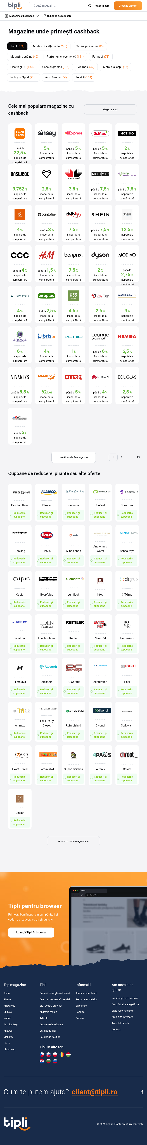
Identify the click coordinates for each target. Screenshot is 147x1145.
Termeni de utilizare (86, 993)
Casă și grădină (56, 67)
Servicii (83, 77)
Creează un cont (128, 5)
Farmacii (100, 56)
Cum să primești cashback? (55, 993)
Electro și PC (22, 67)
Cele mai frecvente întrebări (55, 999)
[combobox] (61, 5)
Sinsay (7, 999)
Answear (8, 1030)
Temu (7, 993)
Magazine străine (24, 56)
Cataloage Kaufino (50, 1037)
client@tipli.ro (95, 1092)
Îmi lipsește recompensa (125, 998)
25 (138, 457)
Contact (116, 1029)
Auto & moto (56, 77)
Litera (7, 1043)
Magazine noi (110, 109)
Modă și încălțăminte (50, 46)
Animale (86, 67)
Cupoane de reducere (51, 1024)
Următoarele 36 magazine (73, 457)
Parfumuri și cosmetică (65, 56)
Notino (7, 1018)
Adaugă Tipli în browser (31, 932)
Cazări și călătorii (90, 46)
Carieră (80, 1018)
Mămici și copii (115, 67)
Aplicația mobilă (48, 1012)
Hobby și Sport (23, 77)
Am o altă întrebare (122, 1017)
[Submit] (89, 5)
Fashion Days (11, 1024)
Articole (44, 1018)
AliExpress (9, 1005)
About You (9, 1049)
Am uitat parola (120, 1023)
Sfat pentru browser (51, 1005)
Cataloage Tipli (48, 1030)
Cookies (80, 1012)
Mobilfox (8, 1037)
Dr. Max (8, 1012)
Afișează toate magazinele (73, 841)
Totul (17, 46)
